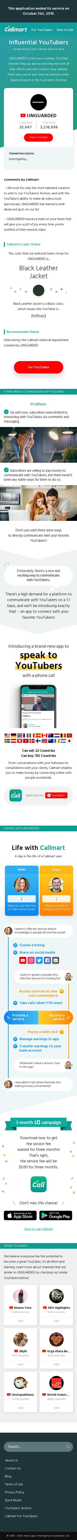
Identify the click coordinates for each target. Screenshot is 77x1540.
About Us (11, 1460)
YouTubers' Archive (18, 1508)
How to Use (65, 30)
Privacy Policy (14, 1492)
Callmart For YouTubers (21, 1516)
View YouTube (38, 137)
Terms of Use (14, 1484)
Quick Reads (13, 1500)
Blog (8, 1476)
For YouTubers (42, 30)
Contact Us (13, 1468)
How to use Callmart (38, 1229)
